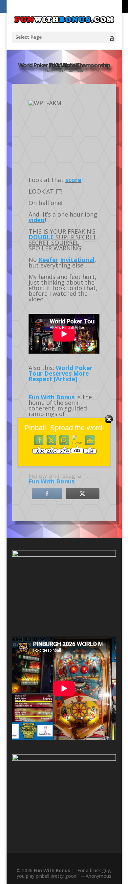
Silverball (75, 71)
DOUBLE (41, 237)
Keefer (48, 260)
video (37, 220)
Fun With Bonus (52, 481)
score (73, 180)
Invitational (77, 260)
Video (49, 71)
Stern (61, 71)
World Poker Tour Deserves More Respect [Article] (61, 373)
